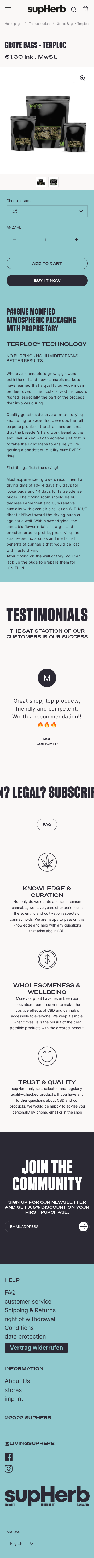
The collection (39, 24)
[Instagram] (9, 1469)
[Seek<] (74, 9)
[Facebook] (9, 1457)
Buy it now (47, 280)
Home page (13, 24)
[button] (76, 239)
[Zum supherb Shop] (47, 1505)
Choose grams (19, 200)
